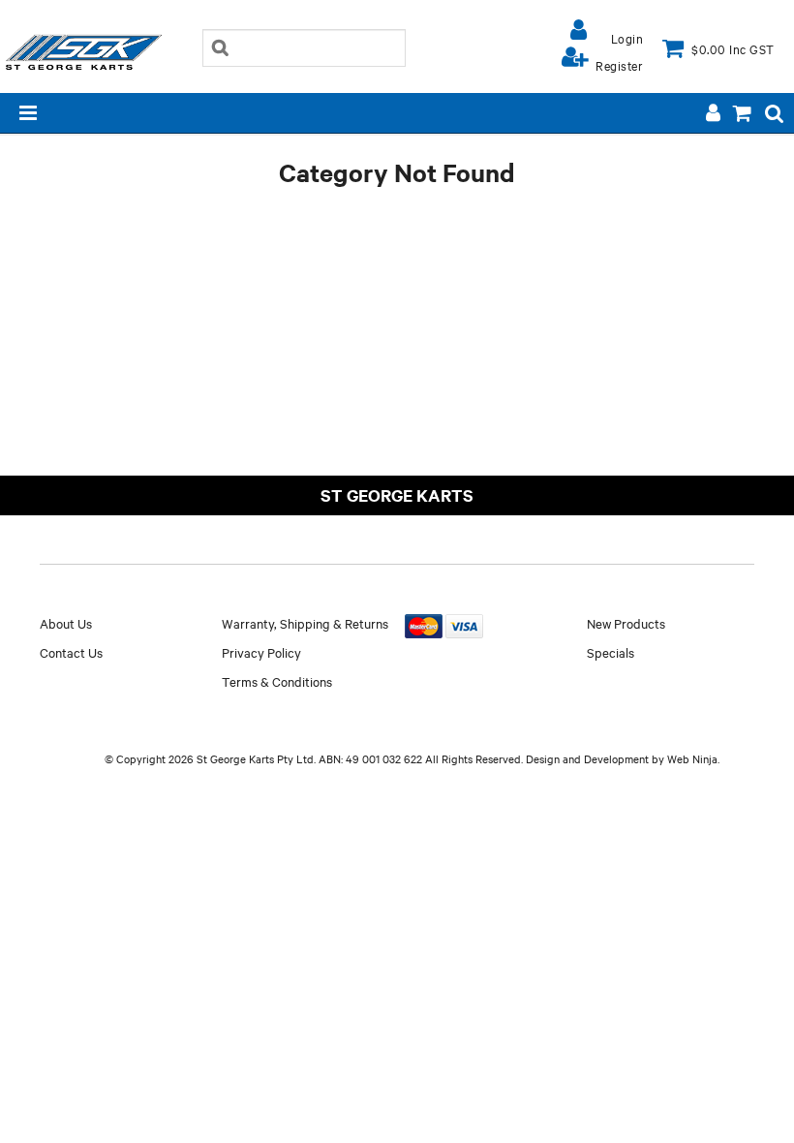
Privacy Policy (261, 652)
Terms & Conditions (277, 681)
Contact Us (71, 652)
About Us (66, 623)
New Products (626, 623)
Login (627, 37)
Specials (610, 652)
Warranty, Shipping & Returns (305, 623)
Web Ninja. (693, 758)
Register (619, 65)
